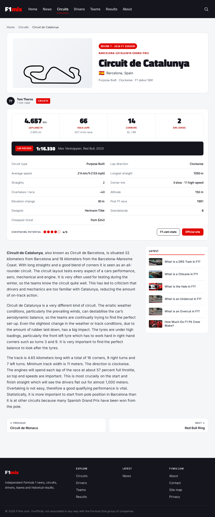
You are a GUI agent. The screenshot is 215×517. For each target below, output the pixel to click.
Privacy (174, 497)
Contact (175, 483)
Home (32, 9)
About (127, 9)
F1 (13, 9)
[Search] (206, 9)
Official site (192, 232)
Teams (95, 9)
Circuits (62, 9)
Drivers (79, 9)
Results (111, 9)
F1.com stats (168, 232)
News (47, 9)
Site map (175, 490)
